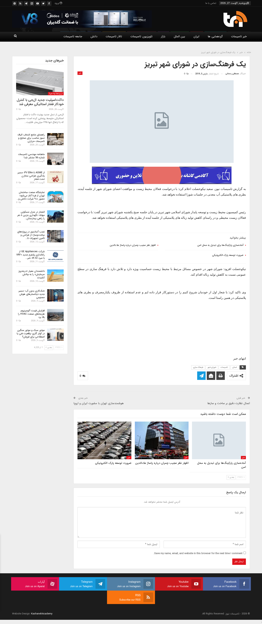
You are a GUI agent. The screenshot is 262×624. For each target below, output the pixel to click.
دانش (94, 36)
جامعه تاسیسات (72, 36)
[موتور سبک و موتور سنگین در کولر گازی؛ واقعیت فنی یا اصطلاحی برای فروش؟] (55, 335)
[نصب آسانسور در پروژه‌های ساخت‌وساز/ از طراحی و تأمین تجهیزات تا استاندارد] (55, 236)
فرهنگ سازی (198, 367)
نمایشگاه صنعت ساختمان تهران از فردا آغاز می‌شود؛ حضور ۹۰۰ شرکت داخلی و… (31, 195)
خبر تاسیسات (239, 36)
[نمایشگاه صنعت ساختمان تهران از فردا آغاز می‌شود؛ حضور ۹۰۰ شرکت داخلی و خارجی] (55, 197)
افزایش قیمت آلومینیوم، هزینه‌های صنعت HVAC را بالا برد (31, 314)
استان (234, 367)
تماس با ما (210, 3)
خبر (80, 73)
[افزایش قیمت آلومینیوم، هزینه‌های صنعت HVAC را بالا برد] (55, 315)
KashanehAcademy (41, 614)
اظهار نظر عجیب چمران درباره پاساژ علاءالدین (133, 245)
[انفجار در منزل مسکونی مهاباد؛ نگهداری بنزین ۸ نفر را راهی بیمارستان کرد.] (55, 216)
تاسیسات (224, 367)
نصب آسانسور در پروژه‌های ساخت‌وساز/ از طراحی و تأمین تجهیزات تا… (31, 235)
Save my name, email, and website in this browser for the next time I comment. (197, 553)
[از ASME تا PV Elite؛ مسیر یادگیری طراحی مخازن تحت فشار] (55, 177)
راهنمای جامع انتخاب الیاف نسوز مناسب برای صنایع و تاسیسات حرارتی (31, 138)
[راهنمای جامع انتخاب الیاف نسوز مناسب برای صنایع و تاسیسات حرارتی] (55, 139)
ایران (196, 36)
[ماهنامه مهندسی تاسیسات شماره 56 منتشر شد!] (55, 159)
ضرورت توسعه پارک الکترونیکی (227, 255)
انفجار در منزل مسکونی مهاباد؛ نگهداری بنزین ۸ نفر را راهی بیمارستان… (31, 215)
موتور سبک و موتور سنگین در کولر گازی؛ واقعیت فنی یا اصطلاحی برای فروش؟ (31, 333)
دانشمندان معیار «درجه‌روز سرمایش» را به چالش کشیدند (31, 274)
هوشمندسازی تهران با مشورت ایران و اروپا (98, 403)
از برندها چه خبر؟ (56, 93)
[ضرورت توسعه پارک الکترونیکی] (104, 440)
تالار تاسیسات (114, 36)
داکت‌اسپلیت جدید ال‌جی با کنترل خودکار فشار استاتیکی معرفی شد (40, 102)
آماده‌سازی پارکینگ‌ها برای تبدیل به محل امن (220, 245)
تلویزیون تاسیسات (141, 36)
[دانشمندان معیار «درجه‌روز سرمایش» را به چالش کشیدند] (55, 275)
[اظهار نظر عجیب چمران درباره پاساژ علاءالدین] (162, 440)
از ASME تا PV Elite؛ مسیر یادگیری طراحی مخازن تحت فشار (31, 176)
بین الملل (179, 36)
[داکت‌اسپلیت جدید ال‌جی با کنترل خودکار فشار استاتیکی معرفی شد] (40, 81)
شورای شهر (212, 367)
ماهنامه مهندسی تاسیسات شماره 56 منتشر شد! (31, 156)
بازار (163, 36)
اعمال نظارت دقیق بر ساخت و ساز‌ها (228, 403)
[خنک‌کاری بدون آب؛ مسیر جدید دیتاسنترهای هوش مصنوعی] (55, 295)
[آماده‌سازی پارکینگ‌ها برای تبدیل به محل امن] (219, 440)
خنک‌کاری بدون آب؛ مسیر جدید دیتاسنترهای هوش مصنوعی (31, 294)
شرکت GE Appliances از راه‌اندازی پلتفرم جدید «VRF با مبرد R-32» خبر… (30, 254)
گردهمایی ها (215, 36)
